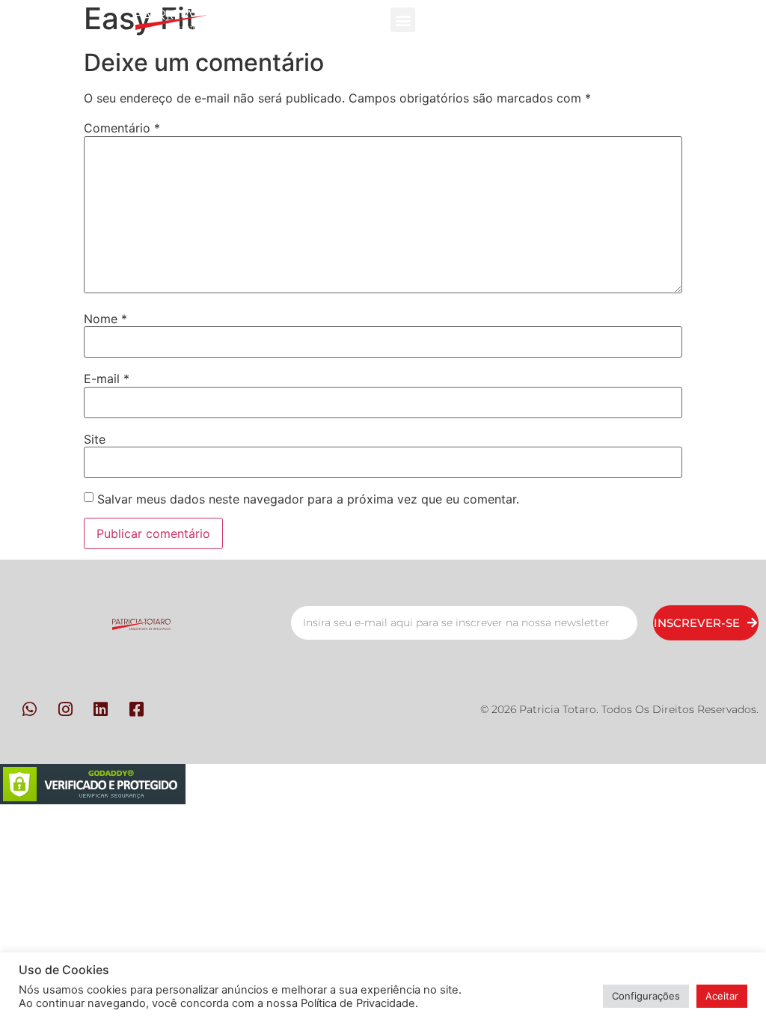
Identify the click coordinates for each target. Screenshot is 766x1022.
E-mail (106, 379)
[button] (402, 19)
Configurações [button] (646, 996)
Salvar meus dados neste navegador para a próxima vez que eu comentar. (308, 499)
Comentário (122, 128)
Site (94, 439)
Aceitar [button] (721, 996)
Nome (105, 319)
